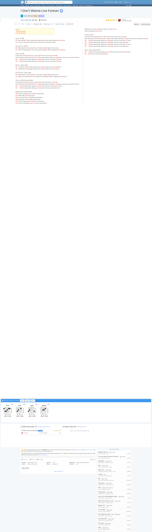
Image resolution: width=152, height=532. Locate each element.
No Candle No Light (104, 514)
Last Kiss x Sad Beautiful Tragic (107, 496)
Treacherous (101, 492)
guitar (12, 404)
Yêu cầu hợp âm (67, 5)
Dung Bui (43, 20)
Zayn (25, 16)
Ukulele (28, 400)
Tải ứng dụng (59, 5)
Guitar (22, 400)
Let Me (100, 474)
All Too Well (101, 510)
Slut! (99, 465)
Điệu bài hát (38, 5)
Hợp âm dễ (70, 24)
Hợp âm (27, 5)
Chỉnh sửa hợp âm (43, 454)
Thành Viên (75, 5)
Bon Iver (111, 487)
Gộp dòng (35, 24)
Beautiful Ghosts (103, 452)
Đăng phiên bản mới (44, 426)
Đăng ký (126, 2)
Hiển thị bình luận (58, 471)
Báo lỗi (137, 24)
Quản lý (128, 5)
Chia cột (58, 24)
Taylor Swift (31, 16)
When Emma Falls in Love (105, 501)
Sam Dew (29, 464)
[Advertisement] (122, 10)
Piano (33, 400)
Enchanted (101, 483)
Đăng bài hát (109, 2)
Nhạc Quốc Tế (55, 464)
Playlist (32, 5)
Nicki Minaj (117, 514)
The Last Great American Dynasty (108, 456)
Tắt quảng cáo (88, 5)
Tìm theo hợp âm (50, 5)
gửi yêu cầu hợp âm (88, 449)
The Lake (101, 523)
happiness (101, 461)
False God (101, 470)
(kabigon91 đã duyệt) (84, 462)
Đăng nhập (119, 2)
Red (99, 478)
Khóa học (81, 5)
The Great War (102, 518)
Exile (99, 487)
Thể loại (43, 5)
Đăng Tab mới (82, 426)
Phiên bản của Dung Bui (32, 430)
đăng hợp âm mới (78, 449)
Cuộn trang (46, 24)
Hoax (99, 527)
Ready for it (101, 505)
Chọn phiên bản (26, 20)
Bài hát (22, 5)
